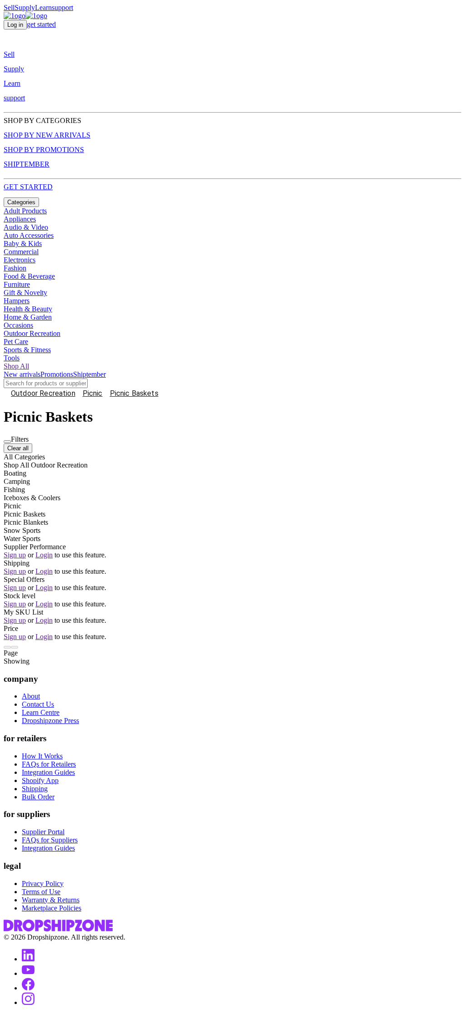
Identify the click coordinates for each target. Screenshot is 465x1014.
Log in (15, 24)
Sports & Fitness (27, 350)
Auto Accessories (29, 235)
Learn (43, 7)
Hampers (17, 301)
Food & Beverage (29, 276)
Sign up (15, 555)
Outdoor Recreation (32, 333)
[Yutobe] (28, 973)
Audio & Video (26, 227)
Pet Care (16, 341)
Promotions (56, 374)
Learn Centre (40, 712)
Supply (25, 7)
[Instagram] (28, 1002)
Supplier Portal (43, 832)
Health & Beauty (28, 309)
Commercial (21, 252)
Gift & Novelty (25, 292)
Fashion (15, 268)
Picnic (93, 393)
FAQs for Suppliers (50, 840)
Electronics (19, 260)
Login (44, 555)
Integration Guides (48, 772)
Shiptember (89, 374)
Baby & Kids (23, 243)
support (62, 7)
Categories (21, 202)
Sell (9, 7)
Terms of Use (41, 892)
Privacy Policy (43, 883)
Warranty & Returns (50, 900)
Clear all (18, 448)
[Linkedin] (28, 959)
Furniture (17, 284)
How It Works (42, 756)
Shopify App (40, 780)
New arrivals (22, 374)
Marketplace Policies (51, 908)
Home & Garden (28, 317)
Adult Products (25, 211)
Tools (12, 358)
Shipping (35, 788)
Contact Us (38, 704)
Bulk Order (38, 797)
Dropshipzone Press (50, 720)
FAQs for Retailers (49, 764)
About (31, 696)
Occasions (18, 325)
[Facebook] (28, 988)
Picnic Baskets (134, 393)
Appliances (20, 219)
